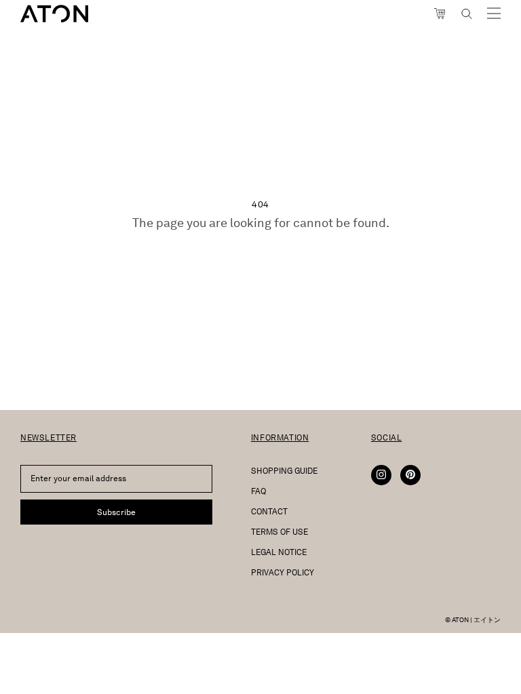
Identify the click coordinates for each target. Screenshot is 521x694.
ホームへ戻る (260, 261)
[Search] (466, 13)
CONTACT (269, 511)
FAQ (258, 491)
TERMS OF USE (279, 532)
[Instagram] (381, 475)
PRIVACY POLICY (282, 572)
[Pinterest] (410, 475)
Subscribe (116, 512)
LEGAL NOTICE (279, 552)
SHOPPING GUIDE (284, 471)
